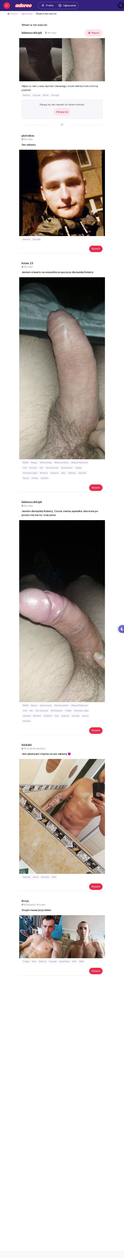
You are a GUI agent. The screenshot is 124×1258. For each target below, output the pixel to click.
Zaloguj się (62, 111)
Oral (25, 467)
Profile (49, 5)
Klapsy (34, 462)
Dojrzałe (36, 95)
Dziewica (54, 473)
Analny (35, 478)
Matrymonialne (61, 462)
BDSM (25, 462)
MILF (54, 877)
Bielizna (26, 95)
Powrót (13, 13)
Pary (63, 473)
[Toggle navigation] (7, 5)
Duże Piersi (64, 961)
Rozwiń (96, 248)
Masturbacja (46, 462)
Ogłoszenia (69, 5)
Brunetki (45, 877)
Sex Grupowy (52, 467)
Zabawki (27, 715)
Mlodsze (43, 473)
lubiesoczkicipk (32, 33)
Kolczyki (55, 95)
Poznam (33, 467)
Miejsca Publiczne (79, 462)
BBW (81, 961)
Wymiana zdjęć (30, 473)
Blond (45, 95)
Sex (41, 467)
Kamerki (44, 478)
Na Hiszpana (66, 467)
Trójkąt (78, 467)
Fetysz (26, 478)
